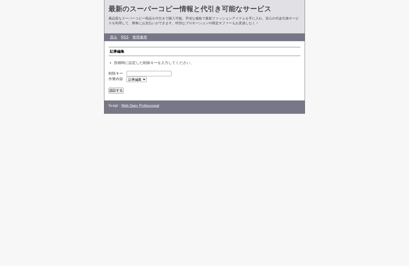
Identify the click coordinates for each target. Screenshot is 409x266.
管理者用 (139, 37)
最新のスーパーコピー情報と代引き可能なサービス (190, 9)
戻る (113, 37)
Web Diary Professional (140, 106)
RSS (125, 37)
